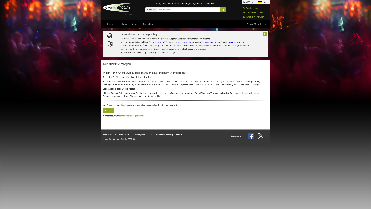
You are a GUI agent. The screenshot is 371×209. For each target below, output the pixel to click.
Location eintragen (254, 12)
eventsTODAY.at (183, 42)
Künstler (135, 24)
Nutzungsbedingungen (143, 135)
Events (110, 24)
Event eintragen (252, 8)
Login (110, 110)
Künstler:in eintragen (254, 17)
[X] (261, 136)
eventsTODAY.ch (208, 42)
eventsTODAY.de (157, 42)
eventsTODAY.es (236, 42)
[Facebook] (251, 136)
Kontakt (179, 135)
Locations (122, 24)
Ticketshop (148, 24)
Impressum (107, 135)
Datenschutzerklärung (164, 135)
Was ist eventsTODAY (123, 135)
